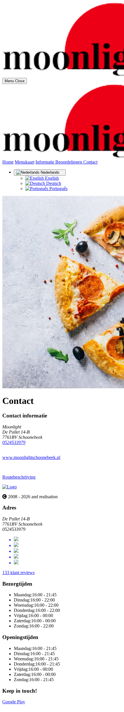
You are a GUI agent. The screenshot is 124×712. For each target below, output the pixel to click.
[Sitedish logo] (9, 486)
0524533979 (13, 442)
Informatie (45, 162)
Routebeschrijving (18, 477)
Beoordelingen (69, 162)
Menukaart (24, 162)
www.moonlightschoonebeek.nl (31, 457)
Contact (90, 162)
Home (8, 162)
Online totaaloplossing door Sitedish (35, 706)
